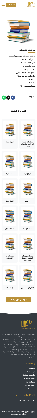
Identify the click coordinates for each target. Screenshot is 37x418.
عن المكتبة (31, 371)
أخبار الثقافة (30, 382)
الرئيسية (32, 368)
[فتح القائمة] (3, 5)
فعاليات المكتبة (29, 389)
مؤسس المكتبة (29, 375)
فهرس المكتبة (29, 378)
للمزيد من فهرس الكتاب (18, 300)
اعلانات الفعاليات (29, 385)
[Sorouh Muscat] (31, 5)
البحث (10, 5)
